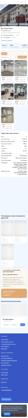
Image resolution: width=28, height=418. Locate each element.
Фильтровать (22, 57)
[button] (2, 84)
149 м (4, 101)
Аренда (4, 53)
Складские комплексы (6, 358)
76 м (3, 124)
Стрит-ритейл (4, 372)
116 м (17, 77)
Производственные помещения (9, 360)
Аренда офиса (4, 339)
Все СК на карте (5, 363)
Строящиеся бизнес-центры (8, 344)
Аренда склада (5, 356)
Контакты (3, 382)
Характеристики (12, 24)
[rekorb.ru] (8, 2)
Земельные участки (6, 365)
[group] (7, 68)
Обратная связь (6, 399)
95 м (3, 77)
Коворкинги (4, 348)
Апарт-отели (4, 374)
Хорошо (7, 414)
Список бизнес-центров (7, 341)
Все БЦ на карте (5, 346)
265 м (17, 101)
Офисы (4, 24)
